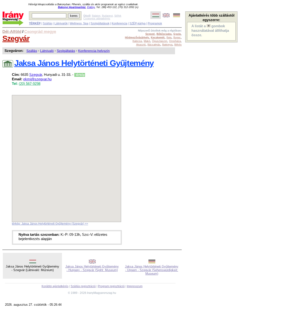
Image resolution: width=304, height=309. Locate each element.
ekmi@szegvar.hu (37, 79)
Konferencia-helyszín (94, 51)
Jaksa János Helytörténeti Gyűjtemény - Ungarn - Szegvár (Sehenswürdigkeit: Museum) (151, 270)
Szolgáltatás (66, 51)
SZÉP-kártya (137, 23)
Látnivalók (61, 23)
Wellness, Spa (79, 23)
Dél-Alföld (11, 31)
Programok (155, 23)
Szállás (47, 23)
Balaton (96, 15)
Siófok (117, 15)
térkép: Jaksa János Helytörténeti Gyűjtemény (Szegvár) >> (50, 223)
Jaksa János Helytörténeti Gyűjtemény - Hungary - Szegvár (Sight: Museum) (92, 268)
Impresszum (134, 286)
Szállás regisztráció (83, 286)
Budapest (107, 15)
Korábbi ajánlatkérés (55, 286)
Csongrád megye (40, 31)
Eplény (91, 7)
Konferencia (119, 23)
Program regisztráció (111, 286)
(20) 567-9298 (29, 84)
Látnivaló (47, 51)
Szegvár (15, 38)
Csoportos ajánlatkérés (96, 18)
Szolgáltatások (99, 23)
